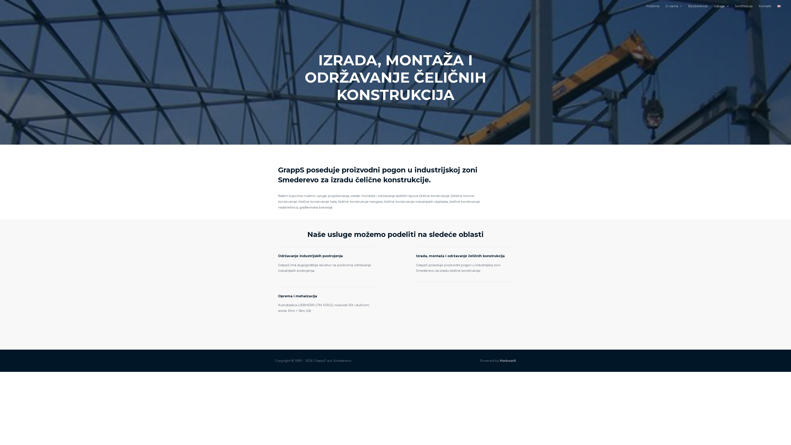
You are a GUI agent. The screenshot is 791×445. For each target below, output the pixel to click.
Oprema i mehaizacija (297, 296)
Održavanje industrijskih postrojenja (310, 256)
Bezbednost (698, 6)
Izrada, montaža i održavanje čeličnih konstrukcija (460, 256)
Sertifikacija (743, 6)
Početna (652, 6)
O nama (672, 6)
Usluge (719, 6)
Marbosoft (508, 361)
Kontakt (765, 6)
